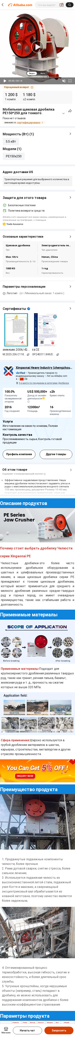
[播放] (5, 81)
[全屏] (70, 81)
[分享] (70, 111)
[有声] (64, 81)
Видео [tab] (32, 73)
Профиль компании (19, 454)
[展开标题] (63, 113)
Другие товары (56, 454)
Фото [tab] (42, 73)
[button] (18, 87)
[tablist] (37, 73)
